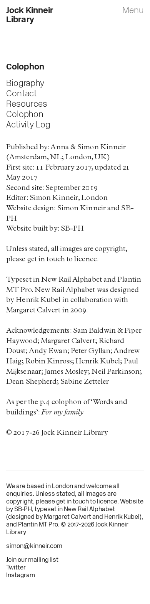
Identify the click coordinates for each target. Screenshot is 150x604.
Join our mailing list (32, 560)
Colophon (24, 115)
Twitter (16, 568)
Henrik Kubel (122, 517)
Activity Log (28, 125)
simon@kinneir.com (34, 546)
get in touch (72, 502)
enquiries (19, 494)
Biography (25, 83)
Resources (26, 104)
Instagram (20, 576)
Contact (21, 94)
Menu (133, 11)
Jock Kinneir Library (29, 16)
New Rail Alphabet (89, 510)
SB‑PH (23, 510)
